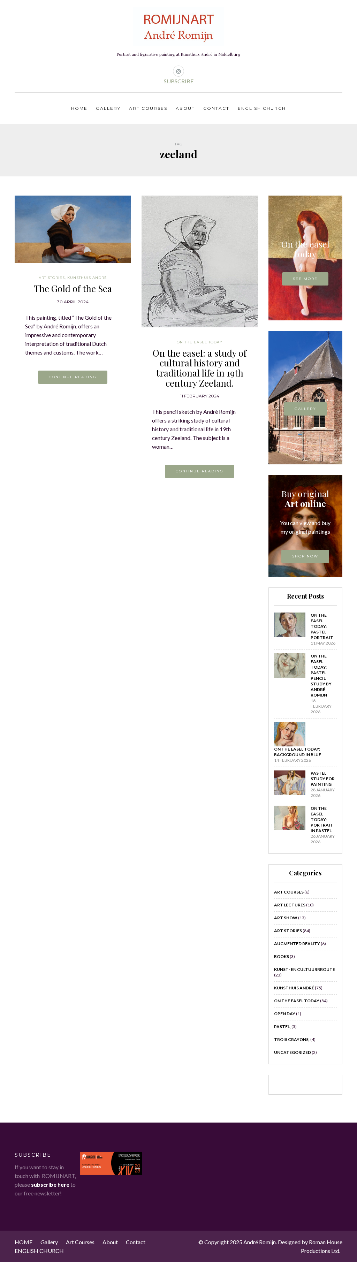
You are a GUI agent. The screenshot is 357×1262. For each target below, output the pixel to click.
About (185, 108)
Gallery (108, 108)
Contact (216, 108)
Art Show (285, 917)
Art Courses (148, 108)
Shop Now (305, 556)
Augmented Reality (297, 943)
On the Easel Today (199, 342)
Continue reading (73, 377)
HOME (79, 108)
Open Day (284, 1013)
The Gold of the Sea (73, 288)
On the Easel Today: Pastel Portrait (322, 626)
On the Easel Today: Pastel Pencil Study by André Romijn (321, 675)
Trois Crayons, (292, 1039)
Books (281, 956)
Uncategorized (292, 1052)
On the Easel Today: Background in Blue (297, 751)
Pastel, (282, 1026)
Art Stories (52, 277)
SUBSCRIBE (178, 81)
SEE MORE (305, 278)
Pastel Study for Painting (323, 778)
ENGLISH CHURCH (262, 108)
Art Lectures (289, 904)
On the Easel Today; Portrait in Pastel (322, 819)
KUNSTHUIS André (87, 277)
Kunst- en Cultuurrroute (304, 969)
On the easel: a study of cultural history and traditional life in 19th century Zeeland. (199, 368)
